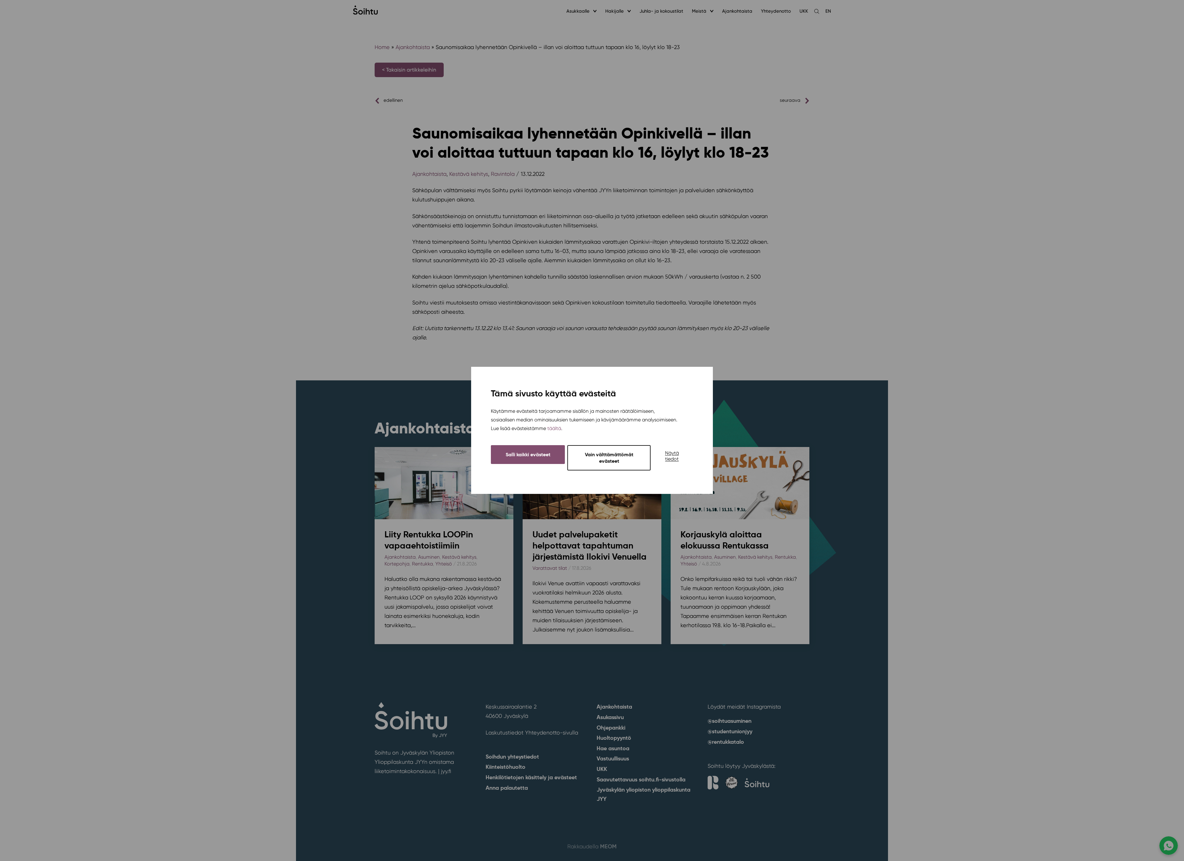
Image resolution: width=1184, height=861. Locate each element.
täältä (554, 429)
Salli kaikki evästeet (528, 455)
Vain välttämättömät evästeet (609, 458)
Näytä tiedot (672, 456)
